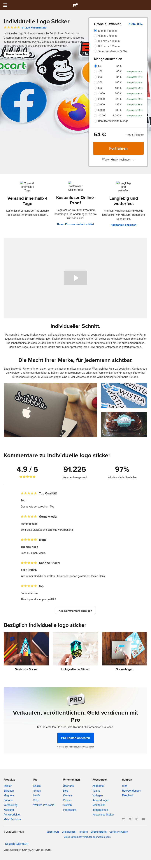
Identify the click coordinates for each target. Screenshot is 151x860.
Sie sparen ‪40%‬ (135, 71)
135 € (118, 88)
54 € (119, 65)
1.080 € (117, 115)
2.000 (101, 99)
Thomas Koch (29, 547)
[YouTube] (143, 819)
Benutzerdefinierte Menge (113, 121)
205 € (118, 93)
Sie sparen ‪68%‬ (135, 82)
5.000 (101, 110)
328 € (118, 99)
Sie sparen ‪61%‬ (135, 76)
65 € (119, 71)
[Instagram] (136, 819)
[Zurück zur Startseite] (75, 5)
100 (100, 71)
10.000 (102, 115)
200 (100, 77)
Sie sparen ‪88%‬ (135, 109)
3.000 (101, 104)
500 (100, 88)
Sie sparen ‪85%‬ (135, 98)
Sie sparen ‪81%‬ (135, 93)
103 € (118, 82)
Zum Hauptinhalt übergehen (3, 3)
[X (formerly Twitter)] (130, 819)
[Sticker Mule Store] (123, 819)
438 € (118, 104)
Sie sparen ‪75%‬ (135, 87)
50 (99, 65)
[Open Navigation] (5, 5)
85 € (119, 77)
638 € (118, 110)
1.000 (101, 93)
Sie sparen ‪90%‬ (135, 115)
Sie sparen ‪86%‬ (135, 104)
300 (100, 82)
